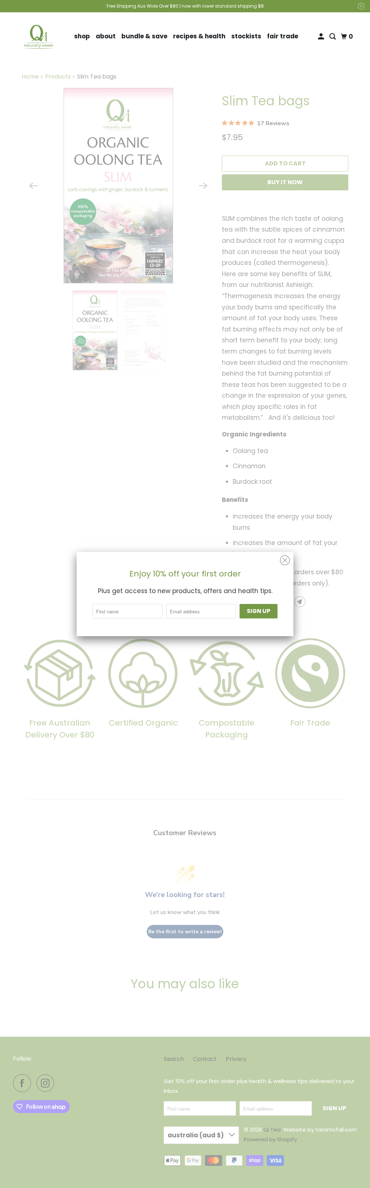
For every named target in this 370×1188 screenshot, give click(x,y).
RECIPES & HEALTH (199, 36)
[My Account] (322, 37)
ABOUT (106, 36)
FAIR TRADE (282, 36)
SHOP (82, 36)
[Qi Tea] (38, 36)
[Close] (285, 560)
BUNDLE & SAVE (144, 36)
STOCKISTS (246, 36)
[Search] (333, 37)
